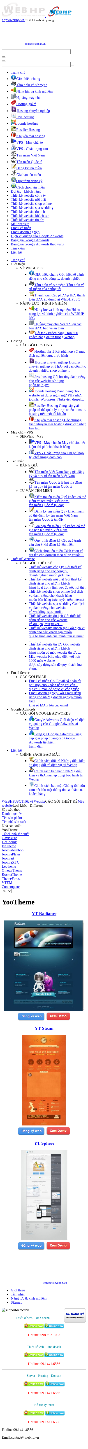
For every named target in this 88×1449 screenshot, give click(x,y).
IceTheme (9, 846)
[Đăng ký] (31, 1020)
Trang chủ (18, 72)
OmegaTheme (12, 870)
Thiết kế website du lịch (28, 212)
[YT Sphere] (44, 1239)
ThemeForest (11, 879)
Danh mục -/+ (12, 813)
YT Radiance (44, 913)
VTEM (7, 883)
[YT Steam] (44, 1124)
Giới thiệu (18, 1290)
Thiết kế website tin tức (27, 220)
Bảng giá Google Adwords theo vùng (37, 244)
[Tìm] (3, 57)
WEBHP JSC (11, 801)
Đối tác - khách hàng (26, 191)
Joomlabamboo (12, 850)
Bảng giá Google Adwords (30, 240)
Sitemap (16, 1302)
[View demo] (58, 1020)
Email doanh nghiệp (25, 232)
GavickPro (9, 838)
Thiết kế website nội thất (28, 199)
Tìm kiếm (18, 248)
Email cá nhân (21, 228)
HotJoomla (9, 842)
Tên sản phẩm (12, 818)
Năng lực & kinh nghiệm (28, 1298)
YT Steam (44, 1028)
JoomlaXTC (10, 862)
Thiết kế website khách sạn (30, 216)
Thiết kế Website (23, 559)
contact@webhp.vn (35, 43)
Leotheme (9, 866)
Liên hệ (16, 252)
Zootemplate (11, 887)
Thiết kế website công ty (28, 195)
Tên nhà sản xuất (14, 822)
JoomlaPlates (11, 854)
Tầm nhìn (18, 1294)
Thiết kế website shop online (31, 203)
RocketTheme (12, 874)
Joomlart (8, 858)
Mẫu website (20, 224)
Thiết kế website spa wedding (32, 208)
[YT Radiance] (44, 1009)
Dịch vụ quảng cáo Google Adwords (37, 236)
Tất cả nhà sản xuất (15, 834)
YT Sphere (44, 1143)
